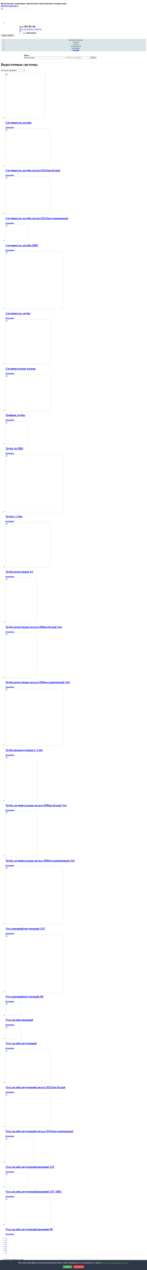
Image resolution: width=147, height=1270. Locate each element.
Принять (67, 1267)
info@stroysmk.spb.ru (9, 6)
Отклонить (78, 1267)
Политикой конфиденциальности (114, 1263)
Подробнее (10, 127)
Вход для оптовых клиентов (30, 29)
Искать (93, 58)
